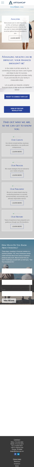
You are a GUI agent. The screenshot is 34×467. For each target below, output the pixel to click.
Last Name (5, 278)
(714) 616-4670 (19, 444)
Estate (17, 466)
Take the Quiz (9, 301)
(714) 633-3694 (19, 442)
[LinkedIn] (18, 454)
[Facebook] (15, 454)
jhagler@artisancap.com (17, 451)
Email (3, 290)
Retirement (17, 461)
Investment (17, 464)
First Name (5, 267)
